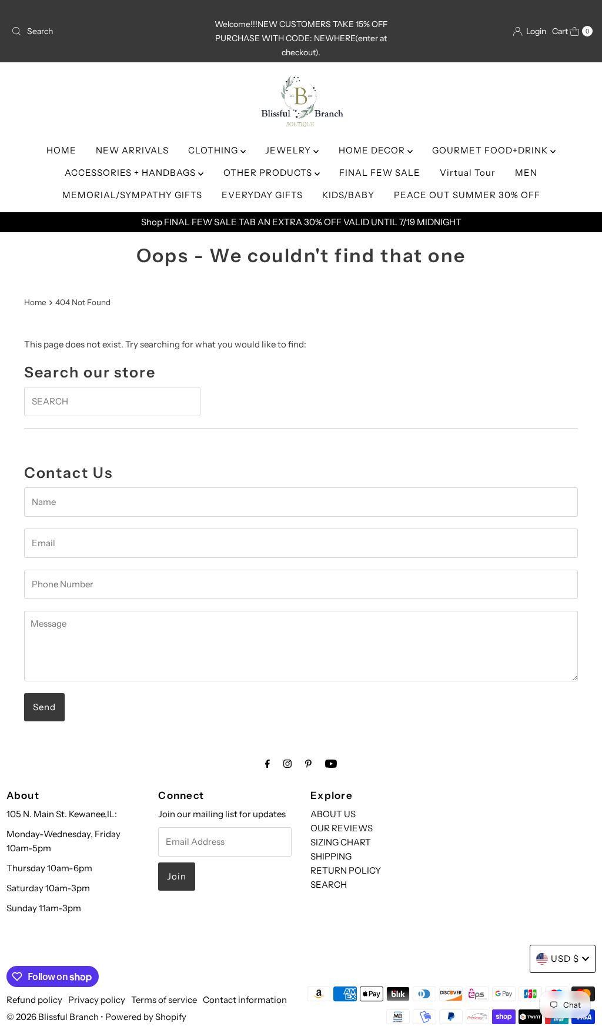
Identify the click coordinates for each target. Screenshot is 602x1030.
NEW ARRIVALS (132, 150)
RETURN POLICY (345, 870)
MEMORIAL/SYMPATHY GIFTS (132, 194)
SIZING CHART (340, 842)
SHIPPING (331, 856)
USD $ (565, 958)
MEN (526, 172)
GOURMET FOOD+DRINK (491, 150)
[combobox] (101, 31)
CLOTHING (214, 150)
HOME (61, 150)
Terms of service (164, 999)
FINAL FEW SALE (379, 172)
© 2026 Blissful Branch (53, 1016)
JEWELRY (289, 150)
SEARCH (328, 884)
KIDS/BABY (348, 194)
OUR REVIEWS (341, 828)
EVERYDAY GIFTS (262, 194)
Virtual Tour (468, 172)
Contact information (245, 999)
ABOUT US (333, 814)
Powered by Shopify (145, 1016)
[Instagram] (287, 764)
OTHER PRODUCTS (269, 172)
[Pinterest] (308, 764)
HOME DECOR (373, 150)
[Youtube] (331, 764)
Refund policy (34, 999)
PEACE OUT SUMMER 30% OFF (467, 194)
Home (35, 302)
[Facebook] (267, 764)
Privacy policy (96, 999)
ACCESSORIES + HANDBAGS (131, 172)
